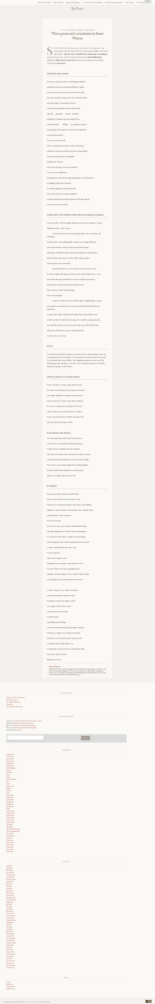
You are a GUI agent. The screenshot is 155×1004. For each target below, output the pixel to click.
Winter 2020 (9, 840)
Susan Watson (89, 30)
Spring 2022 (9, 797)
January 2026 (10, 872)
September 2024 (11, 900)
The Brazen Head (44, 2)
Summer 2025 (10, 820)
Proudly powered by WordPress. (14, 1002)
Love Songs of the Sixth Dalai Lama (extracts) (23, 725)
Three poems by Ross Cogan (14, 706)
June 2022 (9, 947)
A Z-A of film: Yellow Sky (13, 702)
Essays (8, 774)
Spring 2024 (9, 802)
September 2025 (11, 879)
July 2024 (9, 904)
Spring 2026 (9, 806)
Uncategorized (10, 836)
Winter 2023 (9, 847)
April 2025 (9, 888)
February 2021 (10, 961)
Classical (8, 770)
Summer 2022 (10, 813)
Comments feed (10, 986)
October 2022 (10, 940)
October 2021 (10, 956)
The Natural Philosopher (93, 2)
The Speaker (141, 2)
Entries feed (9, 984)
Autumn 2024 (10, 763)
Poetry (8, 783)
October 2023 (10, 918)
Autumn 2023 (10, 761)
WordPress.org (10, 988)
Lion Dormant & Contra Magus (28, 727)
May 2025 (9, 886)
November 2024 (10, 897)
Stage (7, 808)
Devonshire (9, 704)
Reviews (8, 790)
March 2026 (9, 870)
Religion (8, 788)
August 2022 (9, 945)
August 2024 (9, 902)
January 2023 (10, 936)
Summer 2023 (10, 815)
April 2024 (9, 909)
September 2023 (11, 920)
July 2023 (9, 924)
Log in (8, 982)
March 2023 (9, 931)
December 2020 (10, 965)
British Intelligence (73, 2)
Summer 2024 (10, 817)
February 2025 (10, 893)
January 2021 (10, 963)
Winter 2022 (9, 844)
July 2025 (9, 884)
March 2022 (9, 949)
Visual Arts (9, 838)
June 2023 (9, 927)
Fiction (8, 777)
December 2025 (10, 875)
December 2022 (10, 938)
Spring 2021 (9, 795)
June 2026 (9, 866)
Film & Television (11, 779)
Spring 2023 (9, 799)
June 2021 (9, 958)
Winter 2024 (9, 849)
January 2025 (10, 895)
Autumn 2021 (10, 756)
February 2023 (10, 933)
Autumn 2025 (10, 765)
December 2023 (10, 915)
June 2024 (9, 906)
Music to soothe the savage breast (15, 697)
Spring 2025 (9, 804)
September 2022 (11, 943)
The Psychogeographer (114, 2)
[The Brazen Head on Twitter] (150, 1002)
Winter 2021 (9, 842)
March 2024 (9, 911)
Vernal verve (18, 730)
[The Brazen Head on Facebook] (147, 1002)
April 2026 (9, 868)
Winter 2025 (9, 851)
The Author (129, 2)
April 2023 (9, 929)
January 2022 (10, 952)
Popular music (10, 786)
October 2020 (10, 967)
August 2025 (9, 881)
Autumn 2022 (10, 759)
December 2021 (10, 954)
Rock (7, 793)
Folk (7, 781)
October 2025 (10, 877)
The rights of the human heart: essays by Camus (28, 721)
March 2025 (9, 891)
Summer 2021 (10, 811)
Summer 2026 (10, 822)
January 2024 (10, 913)
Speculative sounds (11, 700)
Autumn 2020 (10, 754)
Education (9, 772)
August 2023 (9, 922)
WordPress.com (44, 1002)
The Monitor (59, 2)
